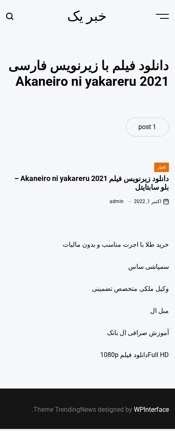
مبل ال (159, 311)
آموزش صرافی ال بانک (138, 333)
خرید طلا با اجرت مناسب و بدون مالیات (116, 244)
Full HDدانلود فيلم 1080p (134, 355)
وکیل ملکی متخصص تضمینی (130, 289)
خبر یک (87, 16)
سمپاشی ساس (148, 266)
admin (116, 201)
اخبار (162, 167)
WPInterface (151, 409)
